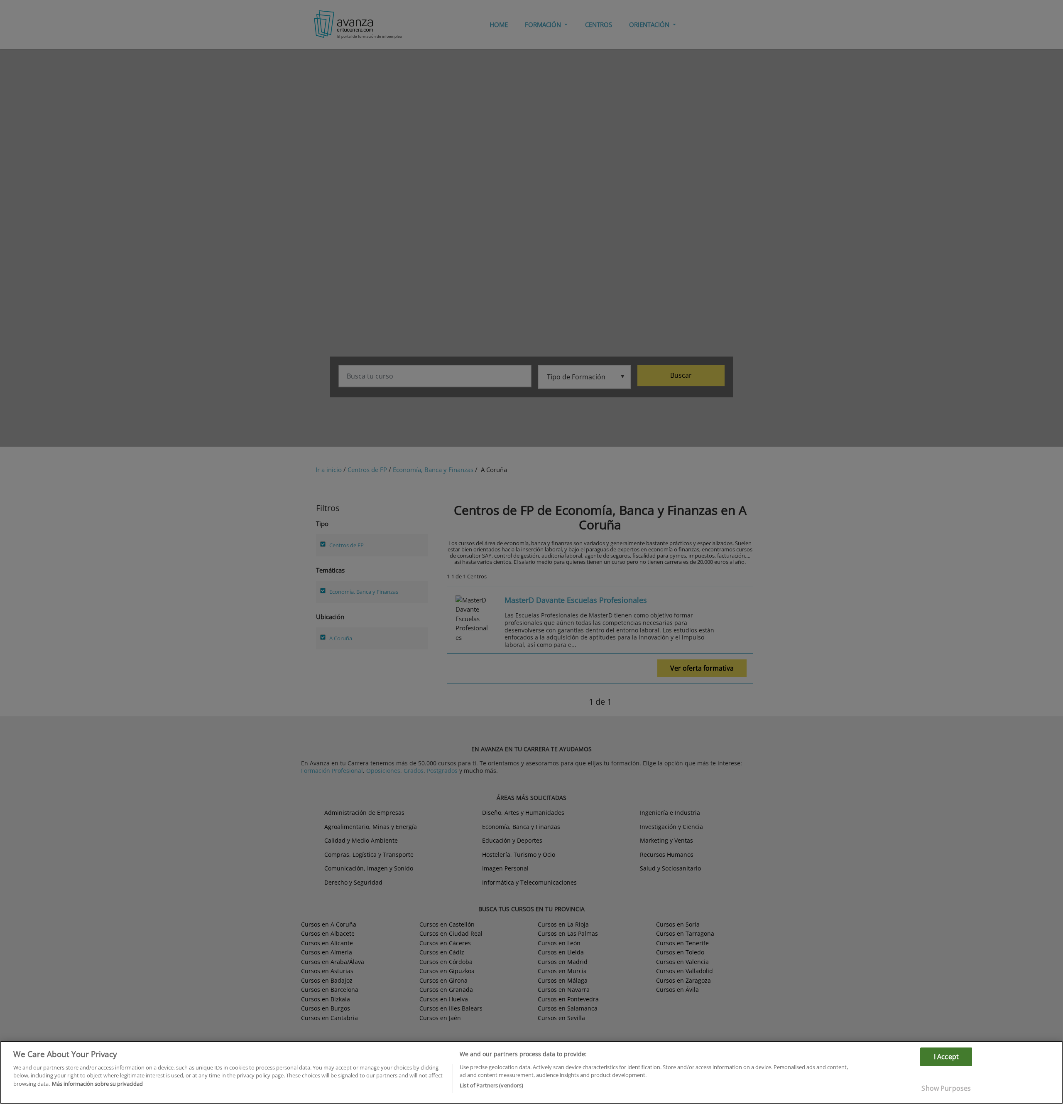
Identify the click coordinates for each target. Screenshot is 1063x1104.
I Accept (946, 1056)
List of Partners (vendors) (491, 1085)
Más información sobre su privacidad (97, 1083)
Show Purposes (946, 1088)
